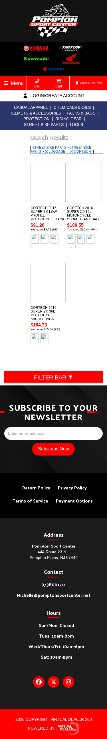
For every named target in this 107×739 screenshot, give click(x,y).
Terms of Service (30, 501)
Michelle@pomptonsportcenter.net (53, 595)
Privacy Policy (72, 487)
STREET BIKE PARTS (44, 124)
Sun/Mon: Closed (56, 625)
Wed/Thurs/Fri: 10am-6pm (56, 646)
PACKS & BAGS (81, 113)
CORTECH (83, 152)
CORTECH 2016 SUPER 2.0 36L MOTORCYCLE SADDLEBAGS (43, 313)
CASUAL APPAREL (31, 107)
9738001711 (53, 584)
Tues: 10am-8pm (56, 636)
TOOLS (76, 124)
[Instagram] (68, 682)
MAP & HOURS (90, 83)
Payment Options (74, 501)
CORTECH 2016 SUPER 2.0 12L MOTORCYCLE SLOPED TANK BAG (83, 213)
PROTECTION (36, 119)
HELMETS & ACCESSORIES (35, 113)
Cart (58, 86)
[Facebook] (39, 682)
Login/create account (56, 95)
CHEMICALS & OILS (72, 107)
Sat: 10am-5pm (56, 657)
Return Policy (36, 487)
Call (37, 86)
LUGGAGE (57, 152)
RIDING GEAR (68, 119)
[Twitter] (53, 682)
